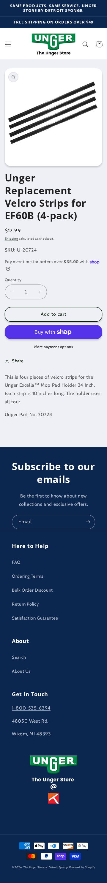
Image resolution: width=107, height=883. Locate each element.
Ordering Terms (27, 576)
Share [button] (18, 361)
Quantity (13, 279)
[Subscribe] (88, 522)
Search (19, 657)
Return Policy (25, 604)
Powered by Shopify (82, 867)
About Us (21, 671)
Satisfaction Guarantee (35, 618)
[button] (8, 44)
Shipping (11, 239)
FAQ (16, 562)
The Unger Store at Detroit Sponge (45, 867)
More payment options (53, 347)
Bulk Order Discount (32, 590)
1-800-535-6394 (31, 708)
